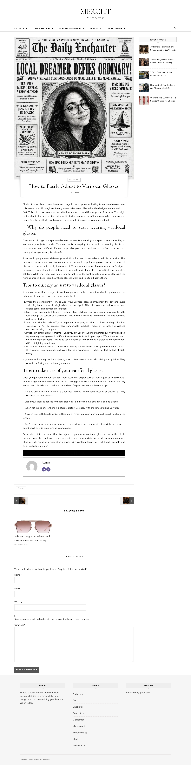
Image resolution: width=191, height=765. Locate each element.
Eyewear (74, 180)
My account (79, 726)
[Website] (48, 469)
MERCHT (95, 11)
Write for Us (79, 745)
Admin (76, 193)
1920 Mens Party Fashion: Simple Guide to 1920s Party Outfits (163, 49)
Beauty (94, 28)
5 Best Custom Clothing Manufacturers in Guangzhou (161, 74)
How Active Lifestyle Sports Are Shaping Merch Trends (162, 86)
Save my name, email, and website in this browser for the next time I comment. (52, 619)
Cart (75, 700)
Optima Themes (42, 760)
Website (18, 602)
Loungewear (114, 28)
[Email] (44, 469)
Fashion (19, 28)
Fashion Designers (70, 28)
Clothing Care (41, 28)
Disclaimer (78, 719)
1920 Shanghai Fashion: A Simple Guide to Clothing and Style (162, 61)
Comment (19, 625)
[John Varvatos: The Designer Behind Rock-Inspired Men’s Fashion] (127, 500)
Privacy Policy (80, 732)
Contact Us (78, 713)
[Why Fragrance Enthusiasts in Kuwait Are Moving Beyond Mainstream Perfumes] (20, 500)
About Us (78, 693)
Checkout (77, 706)
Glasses (21, 488)
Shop (75, 739)
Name (18, 574)
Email (17, 588)
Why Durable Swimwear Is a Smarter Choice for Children (163, 99)
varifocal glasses (111, 204)
